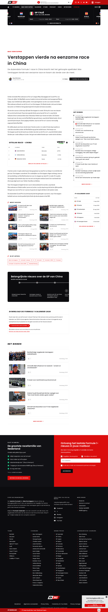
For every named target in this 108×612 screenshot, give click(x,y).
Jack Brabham (83, 578)
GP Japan (58, 539)
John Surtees (83, 580)
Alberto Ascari (83, 541)
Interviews (68, 7)
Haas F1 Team (13, 551)
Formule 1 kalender (19, 511)
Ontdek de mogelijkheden (19, 478)
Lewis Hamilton (37, 544)
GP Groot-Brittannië (62, 553)
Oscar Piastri (36, 553)
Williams (11, 556)
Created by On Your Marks (59, 604)
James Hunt (82, 549)
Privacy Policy (45, 604)
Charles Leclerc (37, 541)
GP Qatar (58, 578)
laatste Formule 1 (15, 501)
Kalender (38, 7)
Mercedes (12, 541)
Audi (10, 546)
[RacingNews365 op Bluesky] (84, 2)
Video (60, 7)
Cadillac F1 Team (14, 558)
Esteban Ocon (37, 561)
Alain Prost (82, 536)
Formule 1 (39, 260)
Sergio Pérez (36, 558)
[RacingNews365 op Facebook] (78, 2)
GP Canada (59, 544)
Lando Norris (36, 536)
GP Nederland (60, 561)
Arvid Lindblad (37, 565)
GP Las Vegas (60, 575)
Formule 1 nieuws (25, 260)
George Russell (37, 539)
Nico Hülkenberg (37, 573)
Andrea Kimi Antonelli (39, 549)
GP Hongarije (59, 558)
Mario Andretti (83, 582)
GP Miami (58, 541)
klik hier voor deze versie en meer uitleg (19, 331)
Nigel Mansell (83, 563)
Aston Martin (13, 549)
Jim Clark (81, 558)
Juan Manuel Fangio (85, 568)
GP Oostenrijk (60, 551)
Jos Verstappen (83, 556)
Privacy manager (75, 604)
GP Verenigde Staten (62, 573)
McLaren (11, 536)
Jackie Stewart (83, 551)
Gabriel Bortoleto (38, 585)
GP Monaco (59, 546)
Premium (76, 7)
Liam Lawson (36, 578)
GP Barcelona (60, 549)
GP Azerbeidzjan (60, 568)
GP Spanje (59, 565)
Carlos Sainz (36, 556)
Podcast (53, 7)
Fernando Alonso (37, 546)
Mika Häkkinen (83, 553)
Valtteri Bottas (37, 563)
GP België (58, 556)
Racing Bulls (12, 553)
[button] (21, 15)
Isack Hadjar (36, 551)
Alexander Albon (37, 575)
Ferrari (11, 539)
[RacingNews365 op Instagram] (75, 2)
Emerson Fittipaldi (84, 570)
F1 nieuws (58, 260)
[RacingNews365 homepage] (8, 7)
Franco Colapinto (38, 582)
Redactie (81, 501)
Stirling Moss (82, 565)
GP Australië (59, 534)
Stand (45, 7)
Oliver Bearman (37, 580)
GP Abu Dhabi (60, 580)
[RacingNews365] (13, 2)
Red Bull (22, 99)
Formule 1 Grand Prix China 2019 (17, 263)
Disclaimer (18, 604)
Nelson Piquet (83, 575)
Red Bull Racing (33, 263)
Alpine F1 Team (13, 544)
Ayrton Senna (83, 544)
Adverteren (82, 505)
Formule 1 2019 (49, 260)
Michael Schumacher (85, 539)
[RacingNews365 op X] (81, 2)
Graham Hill (82, 573)
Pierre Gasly (36, 568)
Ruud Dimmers (17, 78)
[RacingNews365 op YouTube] (86, 2)
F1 (33, 260)
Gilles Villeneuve (83, 546)
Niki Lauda (82, 561)
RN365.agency (83, 510)
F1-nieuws (16, 7)
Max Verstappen (27, 7)
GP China (58, 536)
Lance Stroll (36, 570)
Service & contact (84, 503)
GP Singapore (60, 570)
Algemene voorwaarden (31, 604)
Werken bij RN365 (84, 508)
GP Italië (58, 563)
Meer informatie (55, 23)
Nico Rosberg (83, 534)
